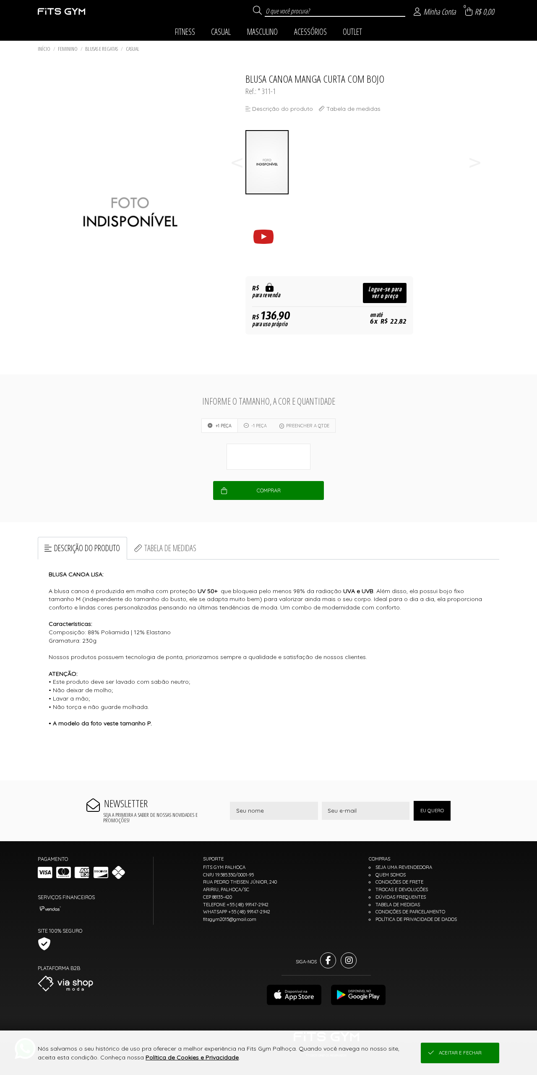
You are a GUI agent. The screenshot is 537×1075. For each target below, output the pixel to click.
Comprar (269, 490)
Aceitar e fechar (460, 1053)
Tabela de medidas (170, 548)
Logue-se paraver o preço (384, 292)
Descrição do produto (87, 548)
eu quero (432, 810)
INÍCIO (44, 48)
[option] (267, 162)
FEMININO (68, 48)
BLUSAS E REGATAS (101, 48)
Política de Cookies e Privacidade (192, 1057)
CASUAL (132, 48)
